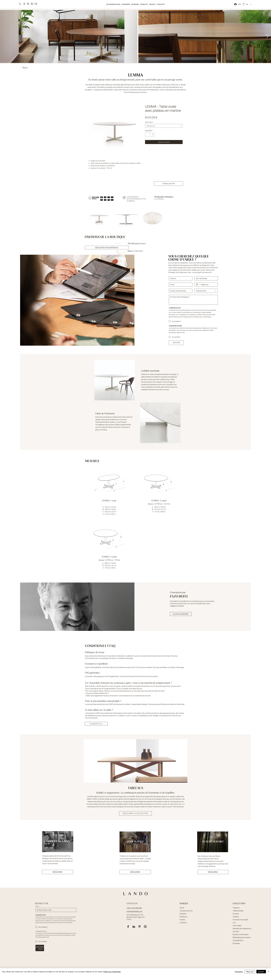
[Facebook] (128, 928)
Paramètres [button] (239, 972)
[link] (244, 4)
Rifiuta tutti (249, 972)
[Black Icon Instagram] (145, 928)
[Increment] (152, 134)
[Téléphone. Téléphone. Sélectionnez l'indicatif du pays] (198, 286)
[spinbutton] (149, 134)
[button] (144, 4)
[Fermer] (268, 971)
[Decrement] (146, 134)
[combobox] (164, 126)
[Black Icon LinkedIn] (134, 928)
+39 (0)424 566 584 (134, 910)
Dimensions (149, 122)
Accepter (261, 972)
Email (37, 908)
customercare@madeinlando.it (97, 695)
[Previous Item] (3, 36)
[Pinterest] (139, 928)
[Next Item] (267, 36)
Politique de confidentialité (112, 972)
